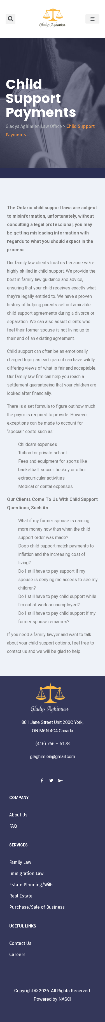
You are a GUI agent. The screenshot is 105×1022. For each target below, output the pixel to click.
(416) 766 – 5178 (53, 743)
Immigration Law (26, 873)
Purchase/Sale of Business (37, 907)
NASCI (64, 999)
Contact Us (20, 943)
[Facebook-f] (42, 780)
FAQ (13, 826)
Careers (17, 954)
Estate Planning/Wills (31, 884)
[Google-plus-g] (60, 780)
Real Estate (20, 896)
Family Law (20, 862)
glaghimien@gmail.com (52, 756)
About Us (18, 815)
